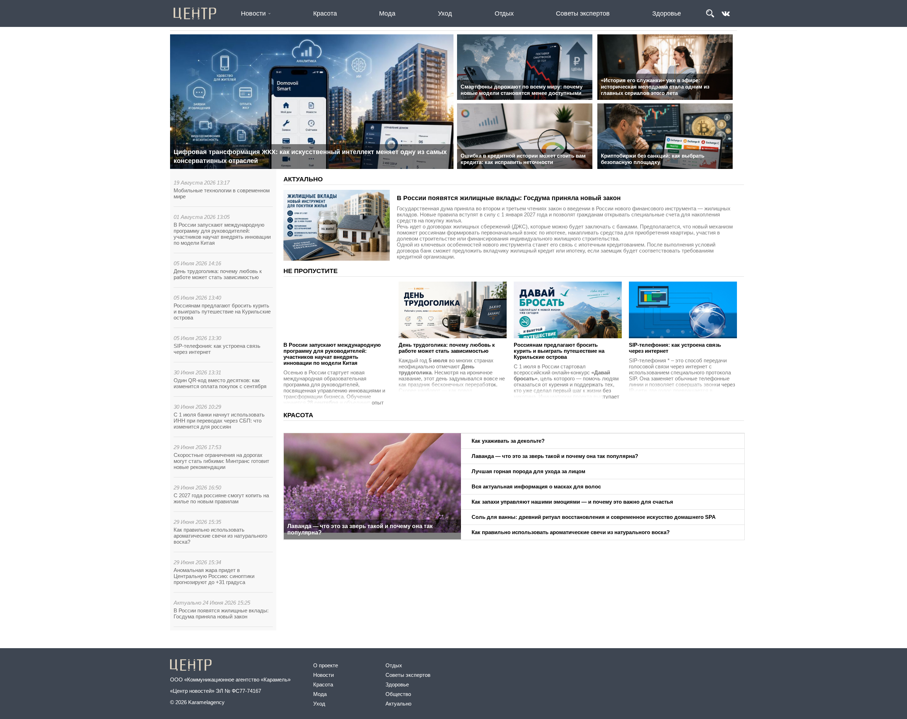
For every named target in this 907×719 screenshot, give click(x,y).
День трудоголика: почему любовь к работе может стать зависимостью (218, 274)
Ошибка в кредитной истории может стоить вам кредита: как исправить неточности (523, 159)
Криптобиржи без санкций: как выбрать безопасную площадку (652, 159)
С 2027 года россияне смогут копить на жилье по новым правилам (221, 498)
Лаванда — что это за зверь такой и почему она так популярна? (360, 523)
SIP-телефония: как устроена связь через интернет (560, 348)
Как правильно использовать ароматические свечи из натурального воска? (220, 536)
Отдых (504, 13)
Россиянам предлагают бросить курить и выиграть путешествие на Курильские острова (222, 311)
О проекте (325, 665)
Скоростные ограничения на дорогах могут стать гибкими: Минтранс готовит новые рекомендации (221, 461)
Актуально (398, 704)
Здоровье (666, 13)
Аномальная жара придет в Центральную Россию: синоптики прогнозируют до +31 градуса (214, 576)
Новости (253, 13)
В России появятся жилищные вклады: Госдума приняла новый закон (221, 613)
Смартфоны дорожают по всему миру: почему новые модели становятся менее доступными (521, 90)
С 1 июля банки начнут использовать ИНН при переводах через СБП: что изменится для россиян (219, 421)
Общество (398, 694)
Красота (325, 13)
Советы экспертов (583, 13)
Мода (387, 13)
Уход (445, 13)
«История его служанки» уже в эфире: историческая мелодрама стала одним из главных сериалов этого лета (655, 86)
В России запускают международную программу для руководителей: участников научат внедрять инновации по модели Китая (222, 234)
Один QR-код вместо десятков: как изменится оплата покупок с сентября (220, 383)
